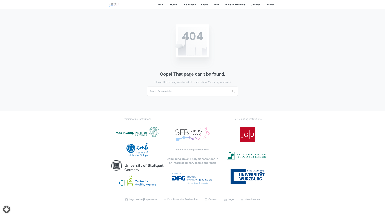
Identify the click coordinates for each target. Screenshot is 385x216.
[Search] (233, 91)
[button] (6, 209)
